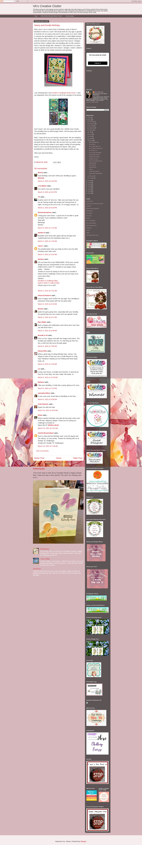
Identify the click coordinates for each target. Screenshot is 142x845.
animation (88, 206)
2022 (89, 117)
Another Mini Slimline (94, 171)
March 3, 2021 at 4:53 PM (47, 181)
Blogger (83, 841)
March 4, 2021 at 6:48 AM (47, 331)
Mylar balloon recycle (91, 225)
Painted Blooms (93, 167)
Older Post (77, 458)
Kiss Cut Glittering (90, 220)
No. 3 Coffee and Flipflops (95, 152)
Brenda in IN (43, 335)
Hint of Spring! (92, 165)
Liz (39, 369)
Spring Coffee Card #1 (94, 156)
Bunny (40, 172)
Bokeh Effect (89, 211)
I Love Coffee (45, 559)
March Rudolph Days (94, 142)
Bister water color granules (92, 208)
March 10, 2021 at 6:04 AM (48, 410)
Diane (40, 415)
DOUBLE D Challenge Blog (48, 281)
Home (36, 16)
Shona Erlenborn (44, 295)
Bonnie (40, 309)
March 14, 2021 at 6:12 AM (48, 428)
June (90, 134)
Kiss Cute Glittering (91, 223)
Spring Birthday (92, 163)
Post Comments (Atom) (63, 464)
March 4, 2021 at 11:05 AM (48, 377)
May (90, 136)
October (91, 126)
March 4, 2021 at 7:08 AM (47, 346)
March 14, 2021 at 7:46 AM (48, 446)
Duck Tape (88, 215)
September (92, 128)
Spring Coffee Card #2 (94, 154)
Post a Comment (42, 451)
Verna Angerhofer (99, 92)
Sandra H (41, 233)
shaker (88, 230)
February (91, 176)
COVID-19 (37, 569)
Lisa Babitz (42, 186)
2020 (89, 180)
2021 (89, 120)
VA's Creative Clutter (47, 6)
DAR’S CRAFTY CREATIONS (48, 283)
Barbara (41, 382)
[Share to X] (57, 162)
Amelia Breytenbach (46, 433)
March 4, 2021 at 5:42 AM (47, 304)
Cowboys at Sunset (93, 159)
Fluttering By (39, 469)
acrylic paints (89, 201)
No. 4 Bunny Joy (93, 150)
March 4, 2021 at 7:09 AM (47, 364)
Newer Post (39, 458)
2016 (89, 189)
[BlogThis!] (55, 162)
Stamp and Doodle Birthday (95, 173)
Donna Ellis (42, 351)
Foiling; (88, 218)
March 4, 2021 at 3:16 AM (47, 254)
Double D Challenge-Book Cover (63, 93)
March (91, 140)
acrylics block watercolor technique (94, 203)
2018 (89, 185)
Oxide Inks (89, 228)
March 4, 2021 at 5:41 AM (47, 291)
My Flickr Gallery (70, 16)
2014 (89, 193)
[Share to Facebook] (58, 162)
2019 (89, 182)
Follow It (98, 63)
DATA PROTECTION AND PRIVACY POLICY (51, 16)
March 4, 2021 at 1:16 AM (47, 228)
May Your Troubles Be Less (95, 161)
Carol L (41, 246)
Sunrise (91, 169)
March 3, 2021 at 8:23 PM (47, 208)
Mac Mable (42, 322)
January (91, 178)
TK (39, 197)
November (92, 123)
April (90, 138)
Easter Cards (92, 144)
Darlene (41, 259)
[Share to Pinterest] (60, 162)
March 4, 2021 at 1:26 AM (47, 241)
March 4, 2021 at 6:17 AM (47, 317)
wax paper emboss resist (92, 235)
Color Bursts (89, 213)
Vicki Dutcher (43, 404)
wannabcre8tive (44, 393)
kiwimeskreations (45, 212)
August (91, 130)
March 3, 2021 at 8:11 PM (47, 192)
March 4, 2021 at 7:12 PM (47, 388)
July (90, 132)
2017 (89, 187)
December (92, 121)
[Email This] (54, 162)
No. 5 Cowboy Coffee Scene (95, 148)
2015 (89, 191)
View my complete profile (92, 102)
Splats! (88, 232)
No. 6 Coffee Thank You (94, 146)
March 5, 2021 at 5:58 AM (47, 399)
